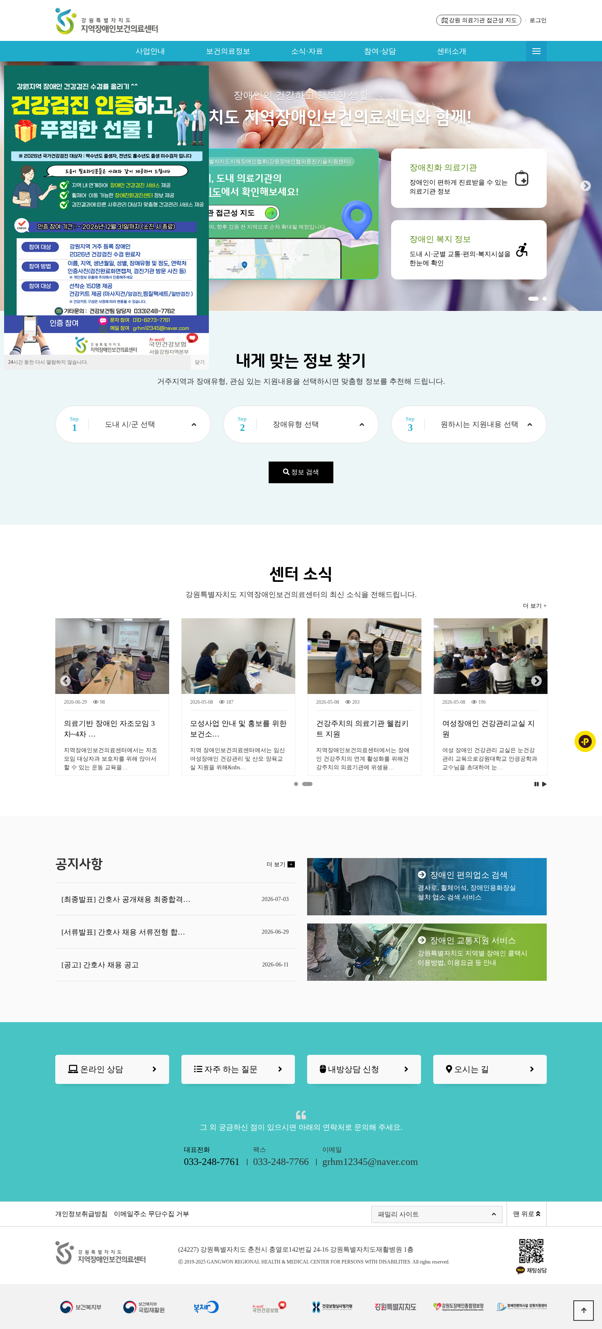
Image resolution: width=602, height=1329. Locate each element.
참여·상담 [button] (380, 51)
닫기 (200, 362)
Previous (65, 681)
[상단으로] (583, 1310)
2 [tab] (545, 299)
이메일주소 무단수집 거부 (151, 1213)
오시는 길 (470, 1069)
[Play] (544, 784)
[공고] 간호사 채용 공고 (100, 965)
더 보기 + (535, 606)
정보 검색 (304, 472)
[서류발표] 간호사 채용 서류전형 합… (123, 932)
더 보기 (280, 864)
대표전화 (212, 1156)
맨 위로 (524, 1213)
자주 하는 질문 (230, 1069)
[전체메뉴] (536, 51)
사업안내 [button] (150, 51)
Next (585, 186)
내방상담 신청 (352, 1069)
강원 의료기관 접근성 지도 (483, 20)
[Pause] (536, 784)
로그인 (538, 20)
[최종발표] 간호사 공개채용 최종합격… (125, 899)
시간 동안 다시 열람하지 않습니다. (48, 362)
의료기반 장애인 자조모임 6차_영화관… (361, 728)
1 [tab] (533, 299)
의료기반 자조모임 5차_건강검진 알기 (488, 728)
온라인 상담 (100, 1069)
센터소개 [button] (451, 51)
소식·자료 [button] (307, 51)
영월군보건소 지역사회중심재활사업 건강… (109, 728)
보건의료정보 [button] (228, 51)
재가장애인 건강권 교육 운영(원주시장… (237, 728)
